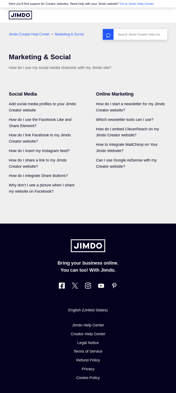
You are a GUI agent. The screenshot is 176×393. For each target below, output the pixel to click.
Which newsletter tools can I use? (124, 119)
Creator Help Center (88, 334)
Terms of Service (88, 351)
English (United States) (88, 310)
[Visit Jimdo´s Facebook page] (62, 287)
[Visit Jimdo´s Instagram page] (88, 287)
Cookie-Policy (88, 378)
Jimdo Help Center (88, 325)
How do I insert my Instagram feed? (39, 151)
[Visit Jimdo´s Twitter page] (75, 287)
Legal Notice (88, 343)
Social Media (23, 94)
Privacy (88, 369)
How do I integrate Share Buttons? (38, 176)
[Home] (20, 15)
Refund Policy (88, 360)
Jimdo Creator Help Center (29, 34)
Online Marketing (115, 94)
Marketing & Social (69, 34)
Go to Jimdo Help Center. (137, 3)
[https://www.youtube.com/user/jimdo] (101, 287)
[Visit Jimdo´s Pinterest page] (114, 287)
